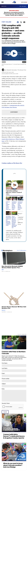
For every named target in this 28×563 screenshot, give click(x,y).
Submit (5, 412)
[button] (8, 203)
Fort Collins (6, 22)
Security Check (6, 403)
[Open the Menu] (2, 2)
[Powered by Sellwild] (24, 334)
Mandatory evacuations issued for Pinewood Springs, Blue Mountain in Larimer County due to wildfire (14, 14)
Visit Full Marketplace (21, 250)
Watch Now (23, 2)
